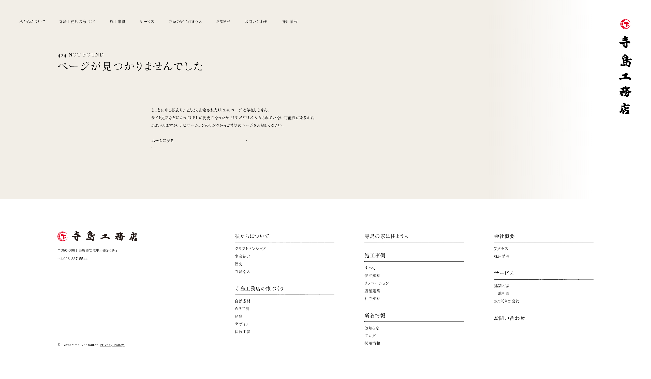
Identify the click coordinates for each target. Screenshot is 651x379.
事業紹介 (242, 256)
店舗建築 (372, 291)
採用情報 (290, 21)
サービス (146, 21)
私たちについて (32, 21)
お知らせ (223, 21)
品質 (239, 316)
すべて (370, 268)
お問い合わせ (256, 21)
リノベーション (376, 283)
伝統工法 (242, 331)
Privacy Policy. (112, 345)
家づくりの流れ (507, 301)
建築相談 (502, 286)
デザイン (242, 324)
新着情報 (374, 315)
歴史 (239, 264)
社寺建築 (372, 298)
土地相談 (502, 293)
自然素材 (242, 301)
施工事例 (118, 21)
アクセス (501, 249)
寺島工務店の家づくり (77, 21)
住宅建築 (372, 276)
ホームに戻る (162, 140)
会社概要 (504, 236)
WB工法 (242, 309)
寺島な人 (242, 271)
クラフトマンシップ (250, 249)
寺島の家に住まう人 (185, 21)
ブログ (370, 336)
